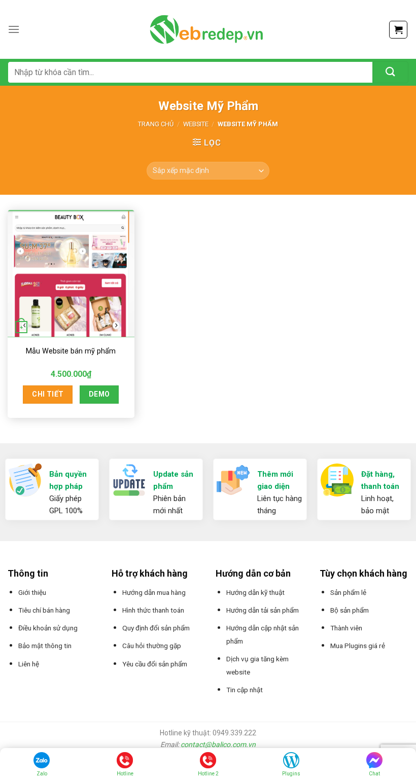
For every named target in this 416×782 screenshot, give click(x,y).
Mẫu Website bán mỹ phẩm (71, 351)
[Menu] (14, 29)
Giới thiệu (32, 592)
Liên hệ (28, 664)
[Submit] (390, 72)
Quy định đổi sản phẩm (156, 628)
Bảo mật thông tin (45, 646)
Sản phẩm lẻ (348, 592)
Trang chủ (156, 124)
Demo (99, 394)
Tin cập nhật (244, 690)
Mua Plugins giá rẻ (357, 646)
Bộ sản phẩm (349, 610)
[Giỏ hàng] (398, 30)
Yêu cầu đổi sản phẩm (154, 664)
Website (196, 124)
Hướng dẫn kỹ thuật (255, 592)
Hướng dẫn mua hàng (154, 592)
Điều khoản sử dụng (48, 628)
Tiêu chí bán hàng (44, 610)
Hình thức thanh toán (153, 610)
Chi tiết (47, 394)
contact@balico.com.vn (218, 744)
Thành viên (346, 628)
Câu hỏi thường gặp (151, 646)
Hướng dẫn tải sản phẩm (262, 610)
